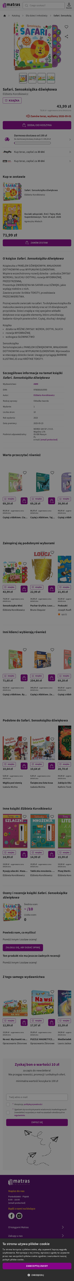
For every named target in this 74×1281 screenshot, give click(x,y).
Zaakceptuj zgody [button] (37, 1265)
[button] (37, 1275)
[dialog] (37, 1259)
